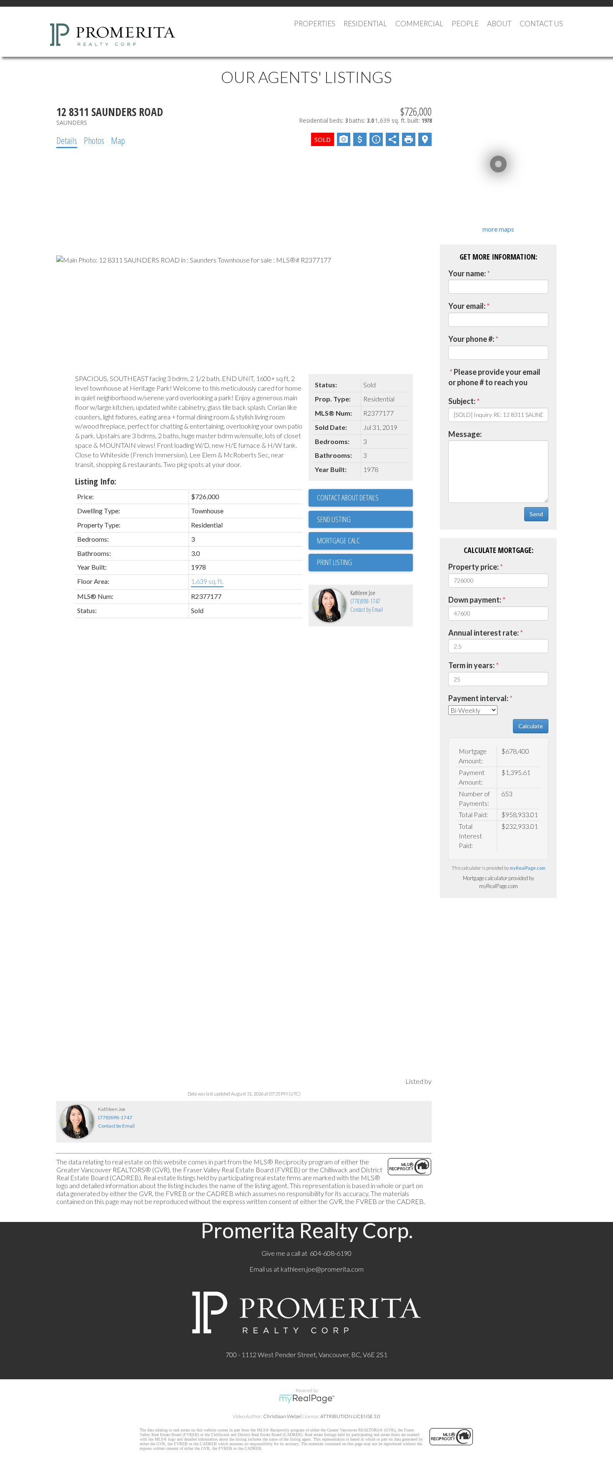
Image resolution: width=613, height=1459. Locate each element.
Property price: (473, 566)
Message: (465, 434)
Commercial (419, 23)
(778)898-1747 (365, 601)
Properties (314, 23)
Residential (365, 23)
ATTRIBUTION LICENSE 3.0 (350, 1416)
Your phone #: (471, 338)
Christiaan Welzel (282, 1416)
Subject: (461, 401)
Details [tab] (66, 140)
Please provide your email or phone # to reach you (494, 377)
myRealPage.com (527, 868)
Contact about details (348, 497)
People (465, 23)
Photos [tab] (94, 140)
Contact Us (541, 23)
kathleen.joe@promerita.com (322, 1269)
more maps (498, 229)
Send (536, 513)
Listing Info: (95, 481)
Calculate (530, 726)
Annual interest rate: (483, 632)
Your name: (467, 273)
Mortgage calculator (365, 540)
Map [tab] (118, 140)
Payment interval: (478, 698)
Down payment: (474, 599)
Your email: (466, 305)
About (499, 23)
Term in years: (471, 665)
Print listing (334, 562)
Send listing (334, 519)
